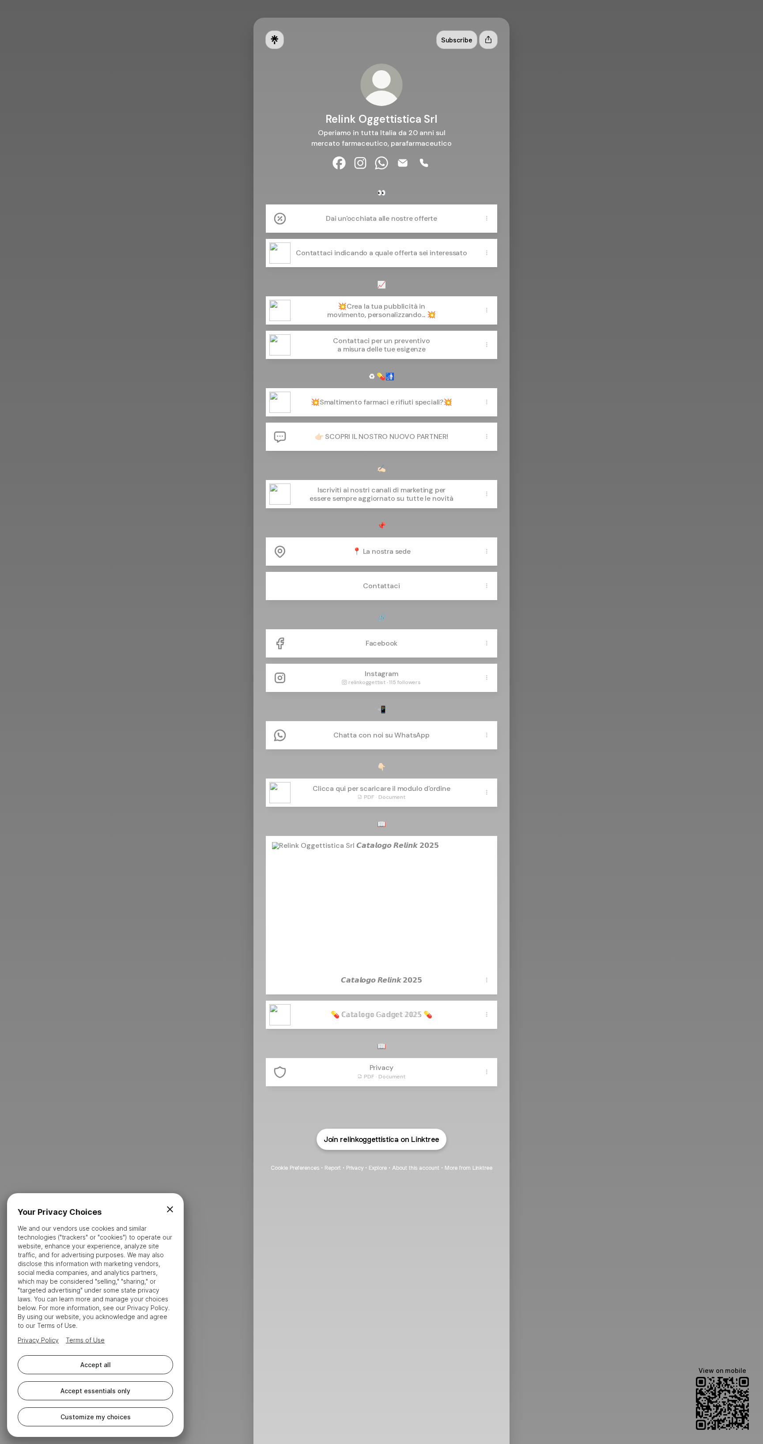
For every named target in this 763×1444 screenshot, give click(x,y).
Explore (378, 1168)
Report (333, 1168)
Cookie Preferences (295, 1168)
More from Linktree (468, 1168)
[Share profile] (488, 40)
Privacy (354, 1168)
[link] (339, 163)
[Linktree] (274, 40)
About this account (415, 1168)
